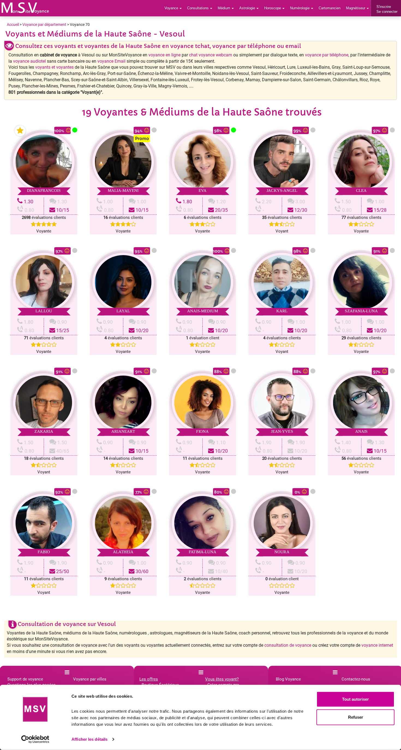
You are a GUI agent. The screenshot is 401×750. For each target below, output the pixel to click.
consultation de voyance (287, 645)
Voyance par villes (89, 679)
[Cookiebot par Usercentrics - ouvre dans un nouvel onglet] (35, 739)
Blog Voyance (288, 679)
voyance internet (377, 645)
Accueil (13, 24)
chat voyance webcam (210, 55)
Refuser (355, 717)
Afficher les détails (89, 739)
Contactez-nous (356, 679)
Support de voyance (25, 679)
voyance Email (111, 61)
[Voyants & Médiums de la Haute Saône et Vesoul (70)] (25, 7)
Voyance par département (44, 24)
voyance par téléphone (326, 55)
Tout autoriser (355, 699)
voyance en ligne (164, 55)
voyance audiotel (29, 61)
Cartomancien (329, 8)
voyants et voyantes (54, 67)
